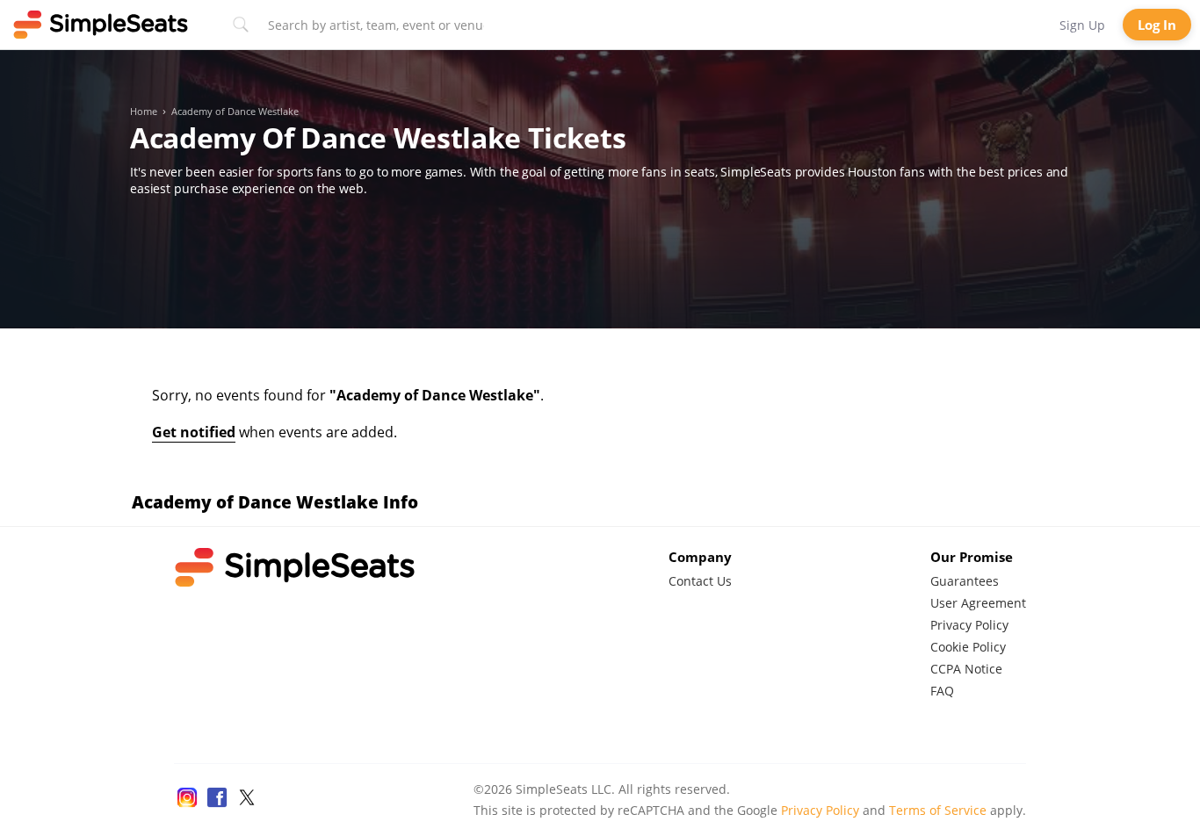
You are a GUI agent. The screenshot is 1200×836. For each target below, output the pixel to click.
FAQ (942, 690)
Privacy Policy (969, 624)
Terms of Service (938, 810)
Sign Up (1082, 25)
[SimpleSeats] (101, 24)
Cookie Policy (968, 646)
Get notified (193, 432)
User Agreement (978, 603)
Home (143, 111)
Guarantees (964, 581)
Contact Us (700, 581)
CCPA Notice (966, 668)
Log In (1157, 24)
